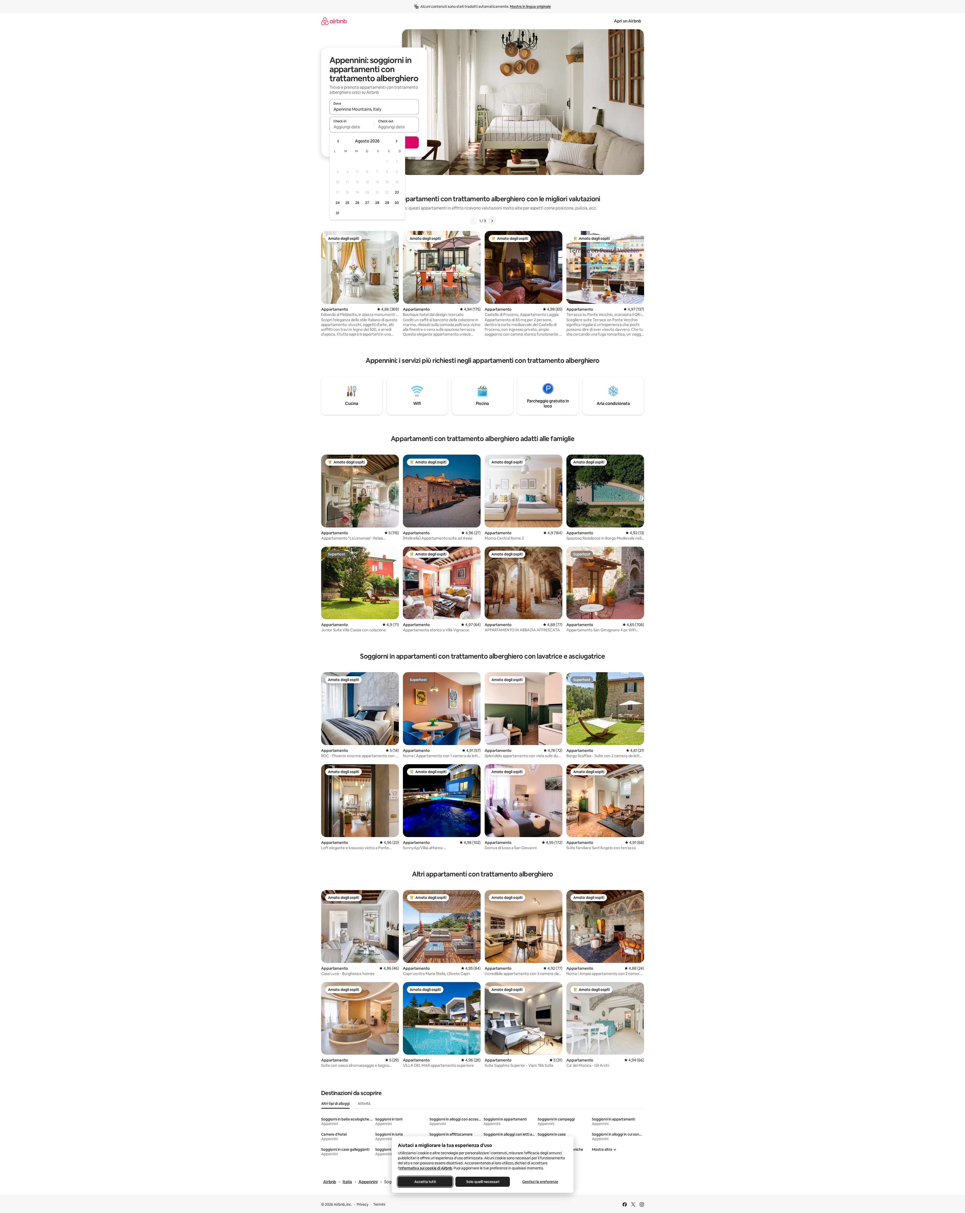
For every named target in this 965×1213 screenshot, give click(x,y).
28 (377, 202)
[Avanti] (492, 221)
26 (357, 202)
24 (338, 202)
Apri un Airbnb (627, 21)
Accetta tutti (425, 1181)
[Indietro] (473, 221)
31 (337, 213)
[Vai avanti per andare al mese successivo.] (396, 141)
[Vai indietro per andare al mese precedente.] (338, 141)
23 (397, 192)
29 (387, 202)
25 (347, 202)
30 (397, 202)
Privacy (362, 1204)
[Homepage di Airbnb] (334, 21)
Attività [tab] (364, 1103)
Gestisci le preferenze (540, 1181)
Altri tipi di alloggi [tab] (335, 1103)
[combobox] (374, 109)
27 (367, 202)
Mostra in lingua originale (530, 6)
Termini (379, 1204)
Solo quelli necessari (482, 1181)
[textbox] (352, 127)
